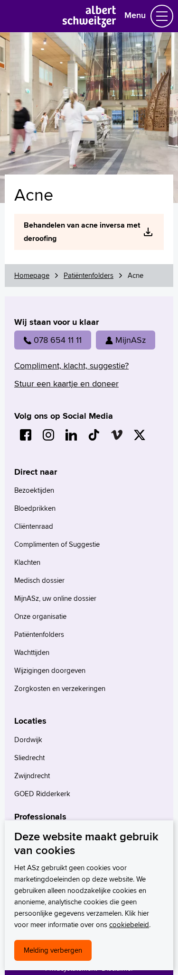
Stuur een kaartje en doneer (66, 383)
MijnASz (130, 340)
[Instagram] (48, 434)
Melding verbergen (53, 950)
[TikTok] (94, 434)
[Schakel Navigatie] (161, 16)
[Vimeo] (116, 434)
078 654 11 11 (58, 340)
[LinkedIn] (71, 434)
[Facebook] (25, 434)
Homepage (31, 275)
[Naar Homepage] (89, 24)
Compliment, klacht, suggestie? (71, 365)
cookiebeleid (129, 924)
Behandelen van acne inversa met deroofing (82, 232)
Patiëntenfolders (88, 275)
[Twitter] (139, 434)
